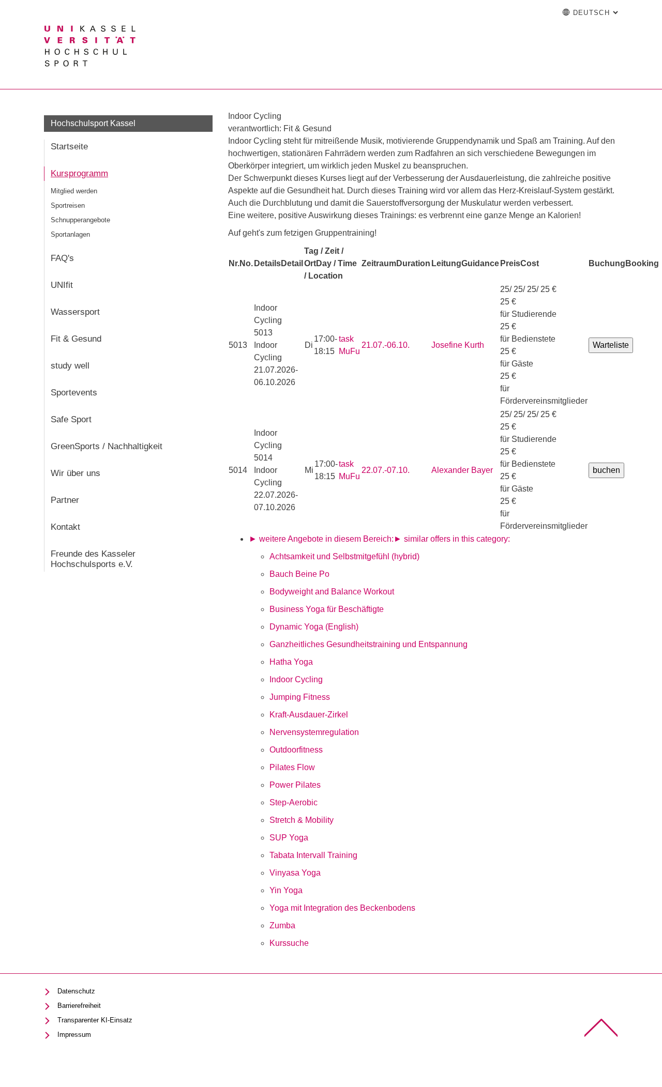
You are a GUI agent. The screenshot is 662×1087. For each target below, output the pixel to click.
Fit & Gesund (76, 339)
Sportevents (74, 392)
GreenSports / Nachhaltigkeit (106, 446)
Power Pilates (295, 784)
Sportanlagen (70, 234)
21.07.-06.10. (386, 345)
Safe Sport (71, 419)
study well (70, 366)
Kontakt (65, 527)
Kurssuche (289, 943)
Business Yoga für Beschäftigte (326, 609)
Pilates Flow (292, 767)
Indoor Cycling (296, 679)
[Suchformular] (518, 13)
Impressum (74, 1034)
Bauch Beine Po (299, 574)
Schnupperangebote (80, 220)
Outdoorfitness (296, 749)
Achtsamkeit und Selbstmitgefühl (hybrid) (344, 556)
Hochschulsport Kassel (93, 123)
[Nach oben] (601, 1028)
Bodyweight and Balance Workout (331, 591)
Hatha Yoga (291, 661)
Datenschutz (76, 991)
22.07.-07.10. (386, 470)
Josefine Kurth (457, 345)
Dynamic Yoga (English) (313, 626)
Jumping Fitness (299, 697)
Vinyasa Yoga (295, 872)
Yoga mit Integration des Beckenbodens (342, 908)
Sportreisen (68, 205)
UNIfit (62, 285)
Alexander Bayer (462, 470)
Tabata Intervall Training (313, 855)
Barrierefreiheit (79, 1005)
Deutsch (595, 13)
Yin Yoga (286, 890)
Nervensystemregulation (314, 732)
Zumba (282, 925)
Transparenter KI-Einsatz (94, 1020)
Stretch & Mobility (301, 820)
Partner (65, 500)
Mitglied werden (74, 191)
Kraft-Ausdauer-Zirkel (308, 714)
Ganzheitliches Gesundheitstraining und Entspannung (368, 644)
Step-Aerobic (293, 802)
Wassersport (75, 312)
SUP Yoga (288, 837)
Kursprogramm (79, 173)
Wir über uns (75, 473)
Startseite (69, 146)
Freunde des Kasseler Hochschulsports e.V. (93, 559)
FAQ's (62, 258)
